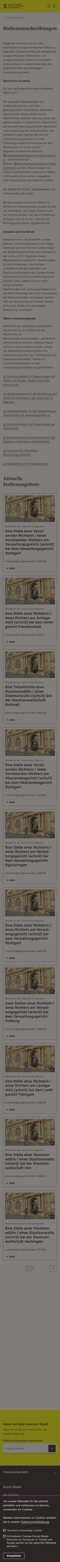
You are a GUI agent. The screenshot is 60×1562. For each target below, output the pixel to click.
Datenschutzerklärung (35, 1521)
